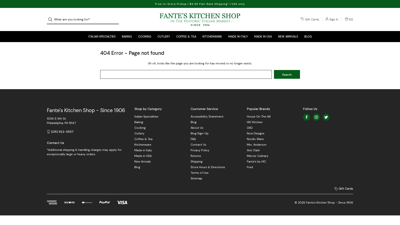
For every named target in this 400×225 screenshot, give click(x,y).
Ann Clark (253, 150)
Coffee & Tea (186, 36)
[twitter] (326, 117)
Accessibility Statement (207, 116)
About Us (197, 128)
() (350, 19)
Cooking (144, 36)
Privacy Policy (200, 150)
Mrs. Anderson (256, 144)
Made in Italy (238, 36)
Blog (308, 36)
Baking (127, 36)
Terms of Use (200, 173)
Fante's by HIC (256, 161)
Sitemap (196, 178)
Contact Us (198, 144)
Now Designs (255, 133)
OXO (250, 128)
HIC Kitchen (254, 122)
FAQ (193, 139)
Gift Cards (312, 19)
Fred (250, 167)
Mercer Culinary (257, 156)
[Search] (51, 19)
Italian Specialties (102, 36)
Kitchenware (212, 36)
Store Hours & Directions (208, 167)
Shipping (196, 161)
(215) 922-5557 (62, 132)
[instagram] (316, 117)
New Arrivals (288, 36)
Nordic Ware (255, 139)
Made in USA (263, 36)
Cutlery (164, 36)
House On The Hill (259, 116)
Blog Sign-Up (200, 133)
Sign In (333, 19)
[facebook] (306, 117)
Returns (196, 156)
